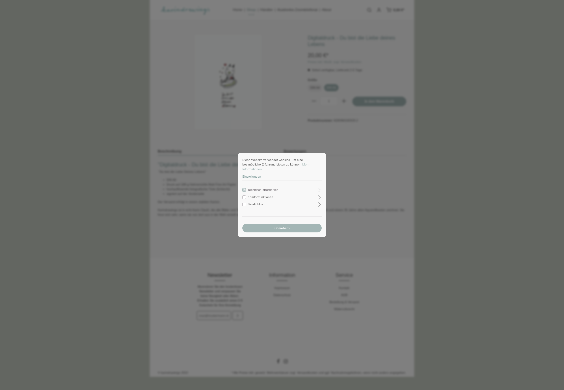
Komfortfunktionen (260, 197)
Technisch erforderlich (263, 189)
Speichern (282, 228)
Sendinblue (255, 204)
